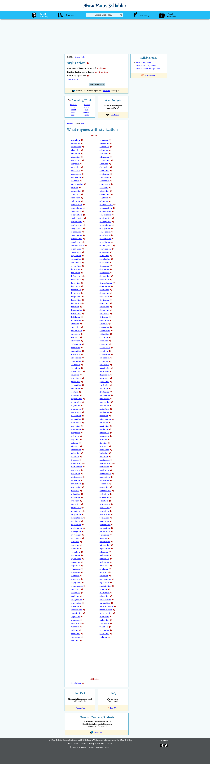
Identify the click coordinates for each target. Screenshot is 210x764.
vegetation (104, 630)
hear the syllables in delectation (111, 279)
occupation (104, 487)
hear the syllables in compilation (83, 211)
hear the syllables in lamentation (83, 449)
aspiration (75, 181)
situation (103, 589)
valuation (104, 627)
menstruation (105, 474)
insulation (104, 429)
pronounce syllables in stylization (88, 75)
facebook (162, 745)
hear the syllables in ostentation (111, 497)
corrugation (76, 259)
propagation (76, 531)
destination (104, 300)
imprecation (105, 402)
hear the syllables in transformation (115, 606)
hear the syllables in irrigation (81, 439)
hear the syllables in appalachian (83, 683)
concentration (105, 215)
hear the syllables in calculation (111, 191)
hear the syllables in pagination (82, 504)
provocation (76, 535)
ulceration (75, 620)
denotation (75, 286)
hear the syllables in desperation (83, 300)
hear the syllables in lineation (80, 460)
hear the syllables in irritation (109, 439)
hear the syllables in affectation (82, 157)
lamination (104, 450)
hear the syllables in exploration (111, 358)
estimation (104, 334)
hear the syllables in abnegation (82, 143)
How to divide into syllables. (148, 68)
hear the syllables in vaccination (82, 623)
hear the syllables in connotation (83, 232)
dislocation (104, 307)
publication (104, 535)
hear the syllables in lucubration (111, 460)
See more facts (80, 708)
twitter (166, 745)
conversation (105, 249)
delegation (75, 283)
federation (75, 368)
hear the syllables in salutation (81, 575)
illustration (104, 392)
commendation (106, 205)
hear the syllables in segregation (83, 582)
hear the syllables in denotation (82, 286)
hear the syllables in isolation (80, 443)
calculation (104, 191)
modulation (105, 477)
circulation (75, 198)
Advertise (100, 744)
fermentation (76, 371)
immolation (105, 395)
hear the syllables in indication (110, 415)
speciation (75, 593)
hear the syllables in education (81, 324)
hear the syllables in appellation (82, 174)
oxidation (104, 501)
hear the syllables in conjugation (112, 228)
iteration (103, 443)
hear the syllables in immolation (112, 395)
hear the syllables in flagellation (111, 375)
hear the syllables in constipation (83, 242)
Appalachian (76, 683)
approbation (76, 177)
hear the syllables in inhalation (110, 422)
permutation (76, 511)
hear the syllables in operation (81, 490)
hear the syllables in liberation (81, 456)
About (69, 744)
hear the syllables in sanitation (110, 575)
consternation (105, 239)
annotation (104, 171)
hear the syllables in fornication (111, 378)
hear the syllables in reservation (82, 562)
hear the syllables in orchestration (113, 490)
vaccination (76, 623)
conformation (77, 225)
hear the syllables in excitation (110, 341)
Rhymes (77, 57)
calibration (75, 194)
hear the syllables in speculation (111, 592)
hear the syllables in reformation (112, 545)
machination (76, 463)
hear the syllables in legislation (82, 453)
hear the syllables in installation (83, 429)
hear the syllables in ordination (82, 494)
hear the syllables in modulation (112, 477)
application (104, 174)
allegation (75, 164)
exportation (76, 361)
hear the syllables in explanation (112, 354)
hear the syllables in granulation (83, 385)
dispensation (76, 310)
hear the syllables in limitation (110, 456)
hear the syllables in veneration (82, 633)
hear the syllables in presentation (112, 524)
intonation (104, 433)
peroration (104, 511)
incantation (104, 405)
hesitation (104, 388)
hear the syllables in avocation (110, 187)
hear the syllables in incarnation (82, 409)
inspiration (104, 426)
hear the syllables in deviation (81, 306)
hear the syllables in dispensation (84, 310)
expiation (104, 351)
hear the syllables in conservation (84, 235)
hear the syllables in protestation (112, 531)
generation (75, 382)
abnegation (75, 143)
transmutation (106, 610)
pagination (75, 504)
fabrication (75, 365)
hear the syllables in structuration (113, 599)
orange (86, 107)
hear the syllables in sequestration (84, 586)
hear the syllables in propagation (83, 531)
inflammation (105, 419)
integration (75, 433)
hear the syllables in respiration (82, 565)
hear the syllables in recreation (81, 545)
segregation (76, 582)
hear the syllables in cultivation (111, 262)
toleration (75, 606)
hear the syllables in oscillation (111, 494)
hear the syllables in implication (111, 398)
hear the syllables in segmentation (113, 579)
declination (75, 269)
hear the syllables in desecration (111, 293)
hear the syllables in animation (82, 170)
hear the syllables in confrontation (113, 225)
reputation (104, 559)
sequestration (77, 586)
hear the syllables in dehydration (83, 279)
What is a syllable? (144, 62)
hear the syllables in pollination (111, 518)
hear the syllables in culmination (83, 262)
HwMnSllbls (105, 5)
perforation (76, 508)
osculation (75, 497)
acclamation (76, 147)
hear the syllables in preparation (83, 524)
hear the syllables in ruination (109, 572)
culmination (76, 262)
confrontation (105, 225)
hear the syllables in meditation (82, 473)
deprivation (76, 290)
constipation (76, 242)
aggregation (105, 160)
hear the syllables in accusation (111, 146)
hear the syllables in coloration (110, 201)
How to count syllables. (146, 65)
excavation (75, 341)
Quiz (82, 57)
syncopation (76, 603)
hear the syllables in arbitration (111, 177)
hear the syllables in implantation (84, 398)
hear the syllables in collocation (82, 201)
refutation (75, 548)
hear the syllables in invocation (111, 436)
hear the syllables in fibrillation (111, 371)
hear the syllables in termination (112, 603)
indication (104, 416)
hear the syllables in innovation (82, 426)
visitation (75, 640)
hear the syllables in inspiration (111, 426)
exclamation (76, 344)
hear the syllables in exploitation (83, 358)
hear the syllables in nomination (83, 484)
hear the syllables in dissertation (83, 313)
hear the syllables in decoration (111, 269)
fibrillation (104, 371)
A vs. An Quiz (115, 115)
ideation (74, 392)
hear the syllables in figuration (81, 375)
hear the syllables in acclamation (83, 146)
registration (105, 548)
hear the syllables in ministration (83, 477)
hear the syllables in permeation (111, 507)
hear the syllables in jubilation (81, 446)
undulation (104, 620)
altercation (75, 167)
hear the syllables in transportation (114, 613)
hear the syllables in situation (109, 589)
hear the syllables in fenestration (112, 368)
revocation (75, 572)
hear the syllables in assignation (111, 181)
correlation (104, 256)
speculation (104, 593)
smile (86, 115)
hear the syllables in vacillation (111, 623)
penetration (105, 504)
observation (76, 487)
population (75, 521)
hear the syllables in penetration (112, 504)
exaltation (104, 337)
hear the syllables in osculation (82, 497)
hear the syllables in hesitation (110, 388)
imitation (75, 395)
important (87, 112)
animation (75, 171)
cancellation (105, 194)
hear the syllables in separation (111, 582)
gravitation (104, 385)
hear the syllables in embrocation (84, 330)
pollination (104, 518)
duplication (104, 320)
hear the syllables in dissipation (111, 313)
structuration (105, 600)
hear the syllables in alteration (110, 163)
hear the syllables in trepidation (82, 616)
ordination (75, 494)
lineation (75, 460)
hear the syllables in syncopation (83, 603)
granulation (76, 385)
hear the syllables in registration (112, 548)
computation (76, 215)
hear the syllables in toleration (81, 606)
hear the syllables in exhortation (112, 347)
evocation (75, 337)
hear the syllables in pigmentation (84, 518)
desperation (76, 300)
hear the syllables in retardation (82, 569)
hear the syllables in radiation (109, 538)
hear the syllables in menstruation (113, 473)
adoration (104, 153)
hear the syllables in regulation (82, 552)
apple (73, 115)
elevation (104, 324)
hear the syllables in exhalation (82, 347)
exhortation (105, 348)
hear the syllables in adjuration (110, 150)
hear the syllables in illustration (111, 392)
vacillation (104, 623)
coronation (104, 252)
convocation (76, 252)
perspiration (76, 514)
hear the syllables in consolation (112, 235)
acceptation (104, 143)
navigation (104, 480)
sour (86, 110)
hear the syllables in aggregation (112, 160)
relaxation (104, 552)
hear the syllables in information (83, 422)
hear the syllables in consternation (113, 238)
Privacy (91, 744)
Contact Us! (98, 732)
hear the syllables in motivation (82, 480)
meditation (75, 474)
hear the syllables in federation (82, 368)
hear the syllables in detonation (111, 303)
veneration (75, 634)
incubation (104, 412)
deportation (105, 286)
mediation (75, 470)
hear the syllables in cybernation (83, 266)
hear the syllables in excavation (82, 341)
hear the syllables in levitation (110, 453)
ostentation (104, 497)
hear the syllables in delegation (82, 283)
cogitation (104, 198)
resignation (104, 562)
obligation (104, 484)
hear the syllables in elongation (82, 327)
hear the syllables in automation (112, 184)
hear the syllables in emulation (82, 334)
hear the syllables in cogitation (110, 198)
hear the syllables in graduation (111, 381)
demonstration (106, 283)
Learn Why (113, 708)
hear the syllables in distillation (82, 317)
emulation (75, 334)
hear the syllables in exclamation (83, 344)
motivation (75, 480)
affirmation (104, 157)
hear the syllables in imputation (82, 405)
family (73, 110)
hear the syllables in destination (111, 300)
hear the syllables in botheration (83, 191)
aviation (74, 188)
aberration (75, 140)
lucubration (104, 460)
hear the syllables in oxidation (110, 501)
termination (105, 603)
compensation (106, 208)
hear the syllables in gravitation (111, 385)
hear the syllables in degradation (112, 276)
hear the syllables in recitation (81, 541)
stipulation (104, 596)
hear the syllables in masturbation (84, 467)
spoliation (75, 596)
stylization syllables (88, 63)
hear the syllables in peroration (111, 511)
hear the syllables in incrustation (83, 412)
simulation (75, 589)
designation (76, 296)
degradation (105, 276)
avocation (104, 188)
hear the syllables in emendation (112, 330)
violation (103, 637)
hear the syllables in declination (82, 269)
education (75, 324)
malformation (106, 463)
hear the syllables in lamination (111, 449)
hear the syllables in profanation (112, 528)
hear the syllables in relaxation (110, 552)
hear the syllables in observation (83, 487)
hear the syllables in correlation (111, 255)
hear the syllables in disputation (111, 310)
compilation (76, 211)
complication (105, 211)
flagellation (104, 375)
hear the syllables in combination (84, 204)
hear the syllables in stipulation (111, 596)
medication (104, 470)
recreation (75, 545)
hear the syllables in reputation (111, 558)
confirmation (76, 222)
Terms (83, 744)
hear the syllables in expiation (110, 351)
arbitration (104, 177)
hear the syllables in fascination (111, 364)
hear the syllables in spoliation (81, 596)
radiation (103, 538)
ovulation (75, 501)
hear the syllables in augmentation (85, 184)
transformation (106, 606)
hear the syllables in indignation (83, 419)
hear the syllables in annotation (111, 170)
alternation (104, 167)
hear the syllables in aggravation (83, 160)
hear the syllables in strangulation (84, 599)
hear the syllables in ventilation (111, 633)
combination (76, 205)
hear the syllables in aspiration (81, 181)
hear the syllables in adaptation (82, 150)
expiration (75, 354)
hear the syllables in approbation (83, 177)
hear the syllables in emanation (111, 327)
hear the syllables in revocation (82, 572)
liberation (75, 457)
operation (75, 491)
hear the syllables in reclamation (112, 541)
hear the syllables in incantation (111, 405)
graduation (104, 382)
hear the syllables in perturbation (112, 514)
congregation (76, 228)
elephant (73, 107)
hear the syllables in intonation (111, 432)
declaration (104, 266)
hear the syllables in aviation (80, 187)
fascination (104, 365)
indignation (76, 419)
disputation (104, 310)
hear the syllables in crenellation (112, 259)
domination (76, 320)
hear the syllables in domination (83, 320)
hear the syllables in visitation (81, 640)
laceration (104, 446)
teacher (87, 105)
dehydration (76, 279)
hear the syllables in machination (83, 463)
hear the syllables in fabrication (82, 364)
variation (75, 630)
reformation (105, 545)
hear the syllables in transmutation (114, 610)
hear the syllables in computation (84, 215)
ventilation (104, 634)
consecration (105, 232)
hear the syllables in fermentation (84, 371)
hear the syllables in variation (80, 630)
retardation (75, 569)
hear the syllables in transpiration (84, 613)
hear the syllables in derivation (82, 293)
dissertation (76, 314)
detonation (104, 303)
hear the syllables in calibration (82, 194)
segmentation (105, 579)
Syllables (70, 123)
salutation (75, 576)
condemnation (77, 218)
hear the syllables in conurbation (83, 249)
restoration (104, 565)
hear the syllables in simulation (82, 589)
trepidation (75, 617)
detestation (76, 303)
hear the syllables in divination (110, 317)
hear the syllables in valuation (110, 627)
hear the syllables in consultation (112, 242)
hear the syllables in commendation (114, 204)
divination (104, 317)
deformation (76, 276)
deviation (75, 307)
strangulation (76, 600)
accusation (104, 147)
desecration (104, 293)
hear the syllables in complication (113, 211)
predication (104, 521)
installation (76, 429)
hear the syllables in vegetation (111, 630)
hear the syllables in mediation (82, 470)
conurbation (76, 249)
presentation (105, 525)
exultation (104, 361)
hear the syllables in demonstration (114, 283)
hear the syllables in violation (109, 637)
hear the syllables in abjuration (110, 140)
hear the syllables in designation (83, 296)
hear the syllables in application (111, 174)
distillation (75, 317)
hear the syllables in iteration (109, 443)
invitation (75, 436)
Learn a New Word (97, 85)
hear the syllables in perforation (82, 507)
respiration (75, 565)
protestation (105, 531)
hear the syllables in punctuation (83, 538)
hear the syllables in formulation (83, 378)
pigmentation (77, 518)
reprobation (76, 559)
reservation (75, 562)
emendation (105, 331)
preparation (76, 525)
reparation (75, 555)
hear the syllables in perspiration (83, 514)
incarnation (76, 409)
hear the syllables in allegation (81, 163)
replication (104, 555)
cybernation (76, 266)
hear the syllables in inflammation (113, 419)
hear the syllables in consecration (112, 232)
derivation (75, 293)
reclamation (105, 542)
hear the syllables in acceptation (111, 143)
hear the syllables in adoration (110, 153)
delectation (104, 279)
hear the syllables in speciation (82, 592)
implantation (76, 399)
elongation (75, 327)
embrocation (76, 331)
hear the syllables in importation (83, 402)
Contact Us (106, 91)
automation (105, 184)
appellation (76, 174)
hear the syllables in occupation (111, 487)
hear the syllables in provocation (83, 535)
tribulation (104, 617)
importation (76, 402)
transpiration (76, 613)
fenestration (105, 368)
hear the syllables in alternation (111, 167)
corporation (76, 256)
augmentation (77, 184)
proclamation (76, 528)
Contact (109, 744)
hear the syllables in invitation (81, 436)
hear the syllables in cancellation (112, 194)
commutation (76, 208)
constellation (76, 239)
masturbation (76, 467)
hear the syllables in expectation (83, 351)
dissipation (104, 314)
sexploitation (105, 586)
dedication (75, 273)
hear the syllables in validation (81, 627)
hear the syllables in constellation (84, 238)
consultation (105, 242)
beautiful (73, 105)
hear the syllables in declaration (111, 266)
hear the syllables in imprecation (112, 402)
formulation (76, 378)
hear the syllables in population (82, 521)
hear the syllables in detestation (82, 303)
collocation (75, 201)
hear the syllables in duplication (111, 320)
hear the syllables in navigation (111, 480)
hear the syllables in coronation (111, 252)
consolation (105, 235)
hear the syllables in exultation (110, 361)
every (73, 112)
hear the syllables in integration (82, 432)
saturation (75, 579)
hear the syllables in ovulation (81, 501)
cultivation (104, 262)
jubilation (75, 446)
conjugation (105, 228)
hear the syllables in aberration (82, 140)
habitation (75, 388)
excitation (104, 341)
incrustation (76, 412)
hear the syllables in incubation (111, 412)
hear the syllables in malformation (113, 463)
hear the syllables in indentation (83, 415)
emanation (104, 327)
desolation (104, 296)
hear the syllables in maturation (111, 467)
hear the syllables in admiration (82, 153)
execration (104, 344)
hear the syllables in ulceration (81, 620)
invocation (104, 436)
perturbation (105, 514)
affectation (75, 157)
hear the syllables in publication (111, 535)
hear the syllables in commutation (84, 208)
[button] (121, 15)
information (76, 422)
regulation (75, 552)
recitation (75, 542)
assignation (104, 181)
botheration (76, 191)
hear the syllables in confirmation (84, 221)
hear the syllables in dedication (82, 272)
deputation (104, 290)
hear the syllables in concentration (113, 215)
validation (75, 627)
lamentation (76, 450)
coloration (104, 201)
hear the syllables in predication (111, 521)
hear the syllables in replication (111, 555)
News (76, 744)
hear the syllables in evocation (81, 337)
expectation (76, 351)
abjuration (104, 140)
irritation (103, 439)
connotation (76, 232)
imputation (75, 405)
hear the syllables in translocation (84, 610)
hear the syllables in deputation (111, 289)
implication (104, 399)
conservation (76, 235)
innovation (75, 426)
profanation (105, 528)
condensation (105, 218)
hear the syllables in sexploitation (113, 586)
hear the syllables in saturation (82, 579)
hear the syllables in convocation (83, 252)
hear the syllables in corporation (83, 255)
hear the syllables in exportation (83, 361)
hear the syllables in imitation (81, 395)
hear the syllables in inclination (111, 409)
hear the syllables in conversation (113, 249)
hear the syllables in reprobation (83, 558)
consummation (77, 245)
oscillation (104, 494)
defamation (104, 273)
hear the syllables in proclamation (84, 528)
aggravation (76, 160)
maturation (104, 467)
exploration (104, 358)
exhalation (75, 348)
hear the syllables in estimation (111, 334)
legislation (75, 453)
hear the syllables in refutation (81, 548)
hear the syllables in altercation (82, 167)
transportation (106, 613)
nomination (76, 484)
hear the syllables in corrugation (83, 259)
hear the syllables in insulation (110, 429)
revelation (104, 569)
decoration (104, 269)
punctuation (76, 538)
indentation (76, 416)
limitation (104, 457)
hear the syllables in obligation (110, 484)
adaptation (75, 150)
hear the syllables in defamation (111, 272)
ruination (104, 572)
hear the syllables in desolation (111, 296)
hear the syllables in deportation (112, 286)
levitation (104, 453)
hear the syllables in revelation (110, 569)
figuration (75, 375)
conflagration (105, 222)
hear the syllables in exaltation (110, 337)
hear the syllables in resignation (111, 562)
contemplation (106, 245)
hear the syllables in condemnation (85, 218)
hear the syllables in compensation (114, 208)
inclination (104, 409)
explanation (105, 354)
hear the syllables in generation (82, 381)
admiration (75, 153)
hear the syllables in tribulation (111, 616)
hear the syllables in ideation (80, 392)
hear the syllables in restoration (111, 565)
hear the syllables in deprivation (83, 289)
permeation (104, 508)
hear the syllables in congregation (84, 228)
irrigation (75, 439)
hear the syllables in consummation (86, 245)
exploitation (76, 358)
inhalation (104, 422)
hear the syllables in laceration (110, 446)
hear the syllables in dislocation (111, 306)
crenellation (105, 259)
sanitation (104, 576)
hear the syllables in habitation (82, 388)
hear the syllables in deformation (83, 276)
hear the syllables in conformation (84, 225)
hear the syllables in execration (110, 344)
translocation (76, 610)
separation (104, 582)
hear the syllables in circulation (82, 198)
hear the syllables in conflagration (113, 221)
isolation (74, 443)
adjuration (104, 150)
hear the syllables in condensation (113, 218)
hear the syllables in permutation (83, 511)
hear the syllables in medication (111, 470)
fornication (104, 378)
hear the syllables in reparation (82, 555)
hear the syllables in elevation (109, 324)
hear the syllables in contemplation (114, 245)
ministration (76, 477)
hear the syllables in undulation (111, 620)
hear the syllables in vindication (82, 637)
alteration (104, 164)
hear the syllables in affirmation (111, 157)
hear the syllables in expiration (82, 354)
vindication (75, 637)
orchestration (105, 491)
